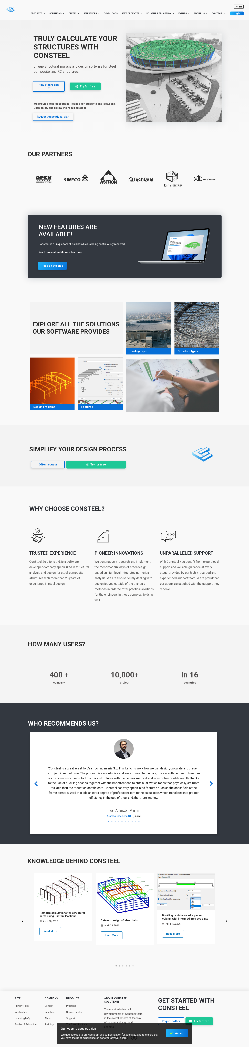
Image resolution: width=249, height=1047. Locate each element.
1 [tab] (108, 822)
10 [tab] (139, 822)
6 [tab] (125, 822)
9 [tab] (135, 822)
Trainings (50, 1024)
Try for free (87, 86)
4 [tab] (118, 822)
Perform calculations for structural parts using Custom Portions (62, 914)
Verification (21, 1012)
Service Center (130, 13)
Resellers (50, 1012)
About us (199, 13)
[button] (49, 86)
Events (182, 13)
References (90, 13)
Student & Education (158, 13)
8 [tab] (132, 822)
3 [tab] (115, 822)
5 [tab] (122, 822)
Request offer (171, 1021)
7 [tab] (128, 822)
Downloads (111, 13)
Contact (217, 13)
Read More (50, 931)
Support (70, 1018)
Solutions (55, 13)
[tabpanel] (63, 907)
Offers (72, 13)
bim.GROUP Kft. (202, 806)
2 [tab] (111, 822)
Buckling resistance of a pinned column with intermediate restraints (185, 917)
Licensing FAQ (22, 1018)
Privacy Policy (22, 1005)
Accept (179, 1033)
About (48, 1018)
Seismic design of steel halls (119, 920)
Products (36, 13)
